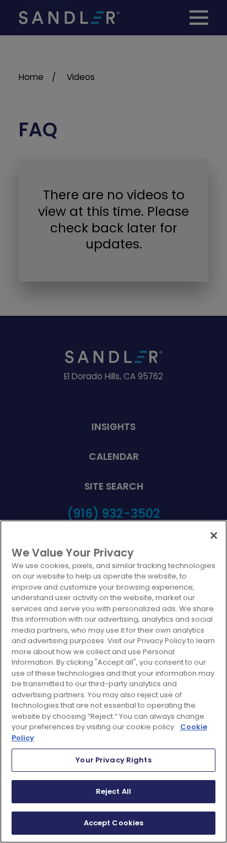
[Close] (214, 535)
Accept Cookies (114, 823)
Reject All (113, 791)
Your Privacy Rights (113, 760)
